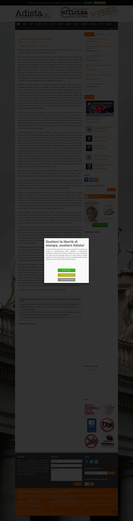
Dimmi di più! (66, 270)
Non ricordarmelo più (67, 280)
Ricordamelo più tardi (67, 275)
